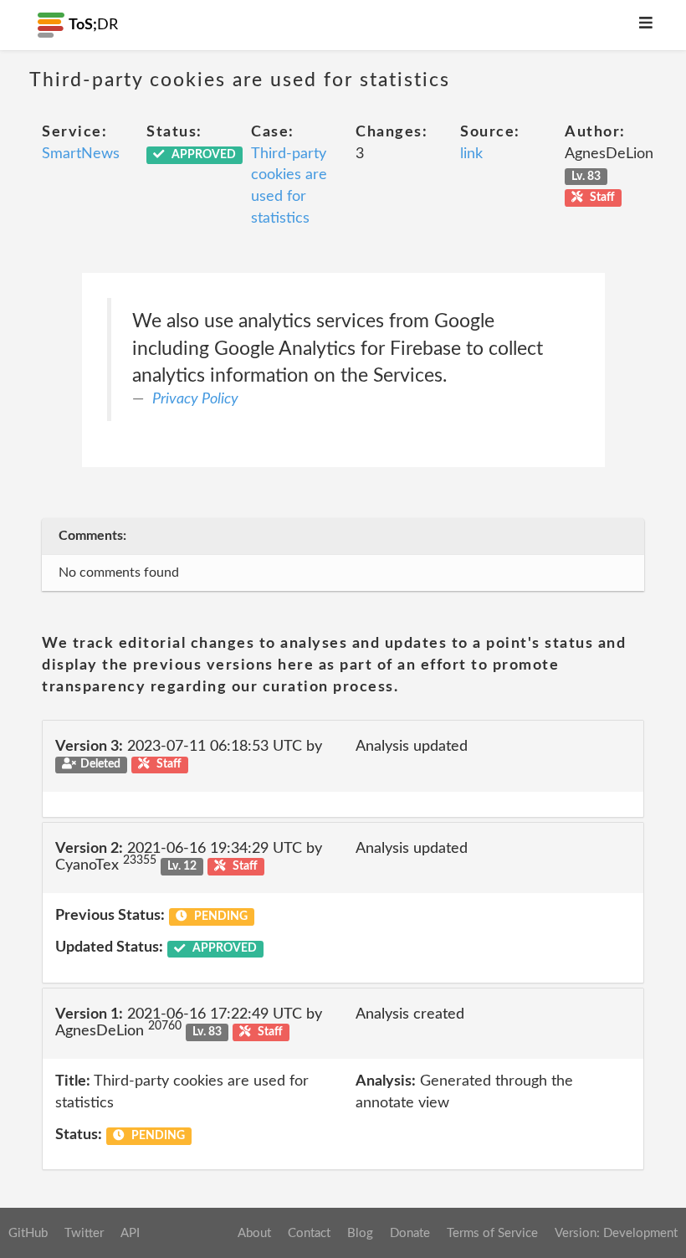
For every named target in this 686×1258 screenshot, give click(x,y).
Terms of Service (492, 1233)
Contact (309, 1233)
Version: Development (616, 1233)
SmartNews (81, 154)
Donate (410, 1233)
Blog (360, 1233)
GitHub (28, 1233)
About (254, 1233)
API (130, 1233)
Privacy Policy (195, 399)
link (471, 154)
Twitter (84, 1233)
